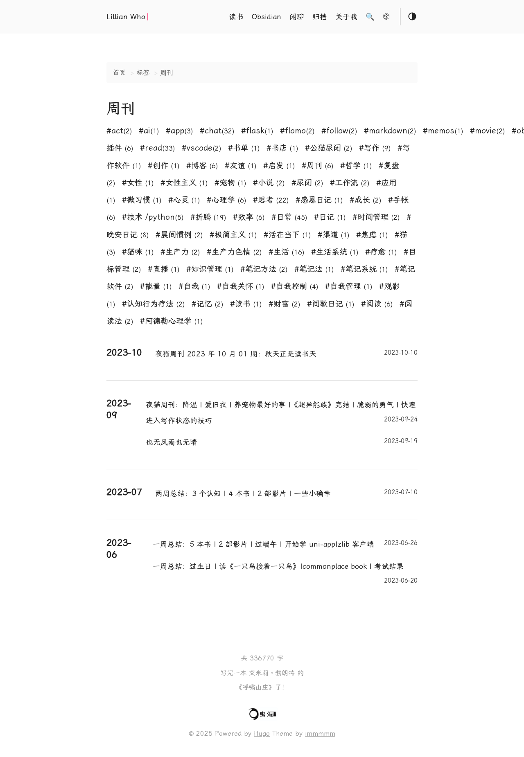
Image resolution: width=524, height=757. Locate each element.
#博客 (202, 165)
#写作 (375, 148)
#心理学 (226, 200)
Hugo (262, 733)
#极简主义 (233, 234)
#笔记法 (314, 269)
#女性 (138, 182)
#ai (149, 130)
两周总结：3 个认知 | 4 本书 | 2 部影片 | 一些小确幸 (286, 493)
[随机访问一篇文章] (386, 18)
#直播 (164, 269)
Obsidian (266, 17)
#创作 (164, 165)
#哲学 (356, 165)
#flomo (297, 130)
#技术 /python (153, 217)
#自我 (194, 286)
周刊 (166, 73)
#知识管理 (210, 269)
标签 (142, 73)
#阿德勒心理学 (171, 321)
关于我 (346, 17)
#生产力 (180, 252)
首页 (119, 73)
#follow (339, 130)
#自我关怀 (240, 286)
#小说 (269, 182)
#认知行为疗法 (153, 304)
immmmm (320, 733)
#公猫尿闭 (328, 148)
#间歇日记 (331, 304)
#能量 (156, 286)
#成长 (366, 200)
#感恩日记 (319, 200)
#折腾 (208, 217)
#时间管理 (376, 217)
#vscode (201, 148)
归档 (319, 17)
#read (157, 148)
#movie (487, 130)
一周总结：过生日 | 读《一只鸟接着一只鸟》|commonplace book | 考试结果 (285, 568)
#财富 (284, 304)
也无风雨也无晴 (282, 441)
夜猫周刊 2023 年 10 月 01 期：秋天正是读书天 (286, 353)
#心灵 (184, 200)
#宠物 (230, 182)
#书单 (244, 148)
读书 (236, 17)
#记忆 (208, 304)
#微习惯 (142, 200)
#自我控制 (294, 286)
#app (179, 130)
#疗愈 (381, 252)
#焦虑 (372, 234)
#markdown (390, 130)
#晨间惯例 (179, 234)
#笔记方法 (264, 269)
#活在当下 (287, 234)
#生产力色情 (234, 252)
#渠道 (334, 234)
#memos (443, 130)
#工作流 (350, 182)
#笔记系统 (364, 269)
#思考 (271, 200)
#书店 (282, 148)
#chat (217, 130)
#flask (257, 130)
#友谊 (241, 165)
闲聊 (296, 17)
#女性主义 (184, 182)
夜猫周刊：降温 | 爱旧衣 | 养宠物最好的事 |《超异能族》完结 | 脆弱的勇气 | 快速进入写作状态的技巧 (282, 413)
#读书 (246, 304)
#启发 (279, 165)
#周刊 (318, 165)
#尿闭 (307, 182)
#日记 (330, 217)
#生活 (287, 252)
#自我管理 (349, 286)
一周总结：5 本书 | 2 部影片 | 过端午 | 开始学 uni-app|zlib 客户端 (285, 543)
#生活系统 (335, 252)
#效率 (249, 217)
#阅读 (377, 304)
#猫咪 (138, 252)
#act (119, 130)
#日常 (289, 217)
